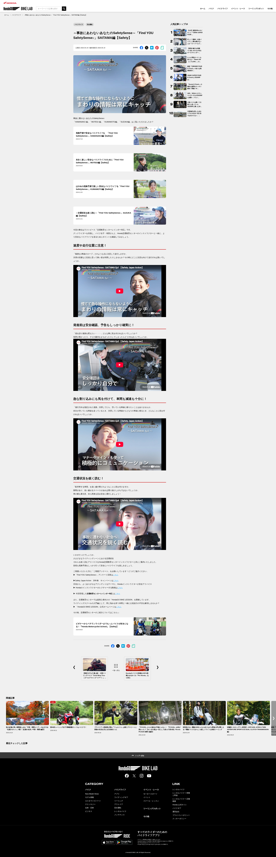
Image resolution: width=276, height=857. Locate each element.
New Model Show (92, 794)
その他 (270, 8)
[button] (273, 718)
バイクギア (176, 808)
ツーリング (118, 801)
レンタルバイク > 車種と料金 (181, 794)
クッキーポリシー (179, 819)
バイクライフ (222, 8)
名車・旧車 (89, 808)
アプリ (116, 794)
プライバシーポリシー (181, 815)
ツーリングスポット (256, 8)
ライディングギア (121, 797)
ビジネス (88, 811)
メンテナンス (119, 815)
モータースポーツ (150, 794)
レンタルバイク (120, 811)
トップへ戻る (139, 755)
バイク (211, 8)
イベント (146, 797)
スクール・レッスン (151, 801)
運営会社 (175, 812)
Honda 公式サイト (179, 805)
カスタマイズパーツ (93, 801)
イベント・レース (238, 8)
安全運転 (90, 24)
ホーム (202, 8)
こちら (115, 575)
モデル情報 (89, 797)
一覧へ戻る (116, 670)
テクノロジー (90, 804)
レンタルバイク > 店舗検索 (181, 800)
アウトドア (118, 804)
